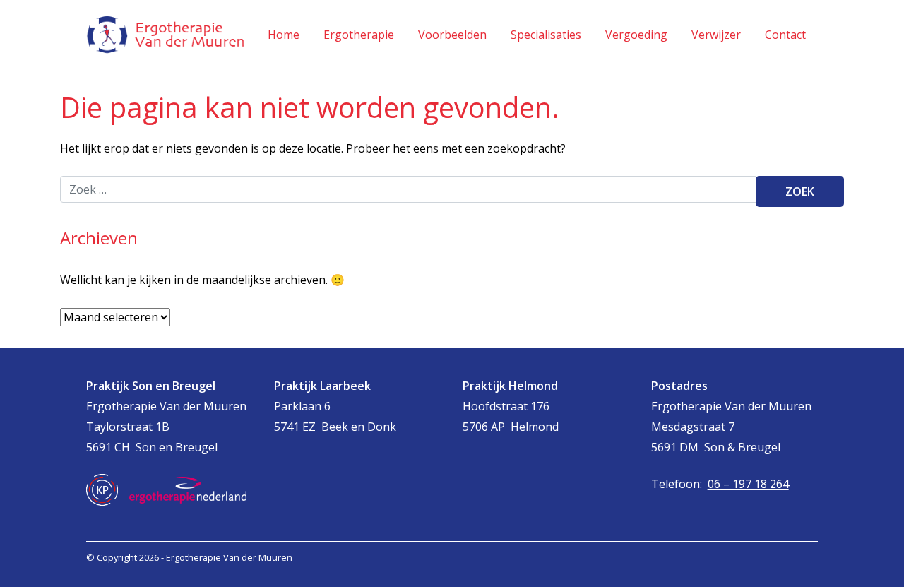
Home (283, 34)
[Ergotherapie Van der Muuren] (166, 34)
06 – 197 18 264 (748, 484)
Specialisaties (546, 34)
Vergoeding (636, 34)
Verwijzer (716, 34)
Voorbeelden (452, 34)
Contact (785, 34)
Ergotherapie (358, 34)
